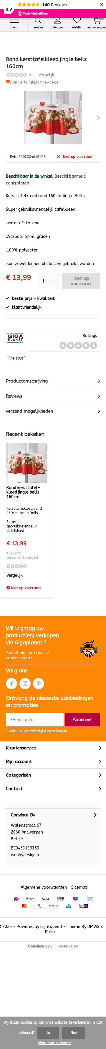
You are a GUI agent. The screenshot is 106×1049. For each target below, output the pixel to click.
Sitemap (79, 887)
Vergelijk (46, 75)
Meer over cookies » (54, 1043)
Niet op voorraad (81, 281)
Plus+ (50, 931)
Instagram (25, 683)
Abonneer (82, 719)
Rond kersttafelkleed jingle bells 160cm (23, 492)
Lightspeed (51, 926)
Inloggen (58, 27)
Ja (48, 1033)
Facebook (11, 683)
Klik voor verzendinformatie (22, 555)
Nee (74, 1033)
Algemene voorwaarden (44, 887)
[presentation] (94, 118)
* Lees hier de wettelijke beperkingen (36, 730)
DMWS (93, 926)
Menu (14, 27)
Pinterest (38, 683)
